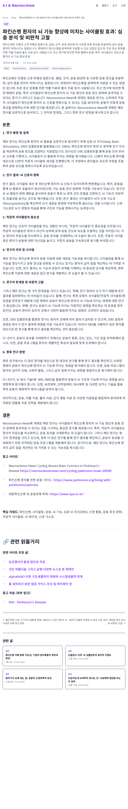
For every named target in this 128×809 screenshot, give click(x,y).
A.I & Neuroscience (18, 5)
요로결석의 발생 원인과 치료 (27, 561)
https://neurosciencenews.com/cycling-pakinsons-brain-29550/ (66, 470)
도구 (115, 5)
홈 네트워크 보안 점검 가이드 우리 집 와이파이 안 (40, 584)
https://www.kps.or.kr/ (67, 494)
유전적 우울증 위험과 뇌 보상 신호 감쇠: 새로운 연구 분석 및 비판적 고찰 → (97, 621)
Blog (14, 17)
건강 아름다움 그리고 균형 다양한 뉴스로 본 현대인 (41, 569)
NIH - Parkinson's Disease (27, 602)
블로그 (105, 5)
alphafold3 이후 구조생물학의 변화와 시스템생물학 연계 (46, 576)
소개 (123, 5)
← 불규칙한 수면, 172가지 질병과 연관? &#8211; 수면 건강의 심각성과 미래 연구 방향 (35, 621)
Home (5, 17)
